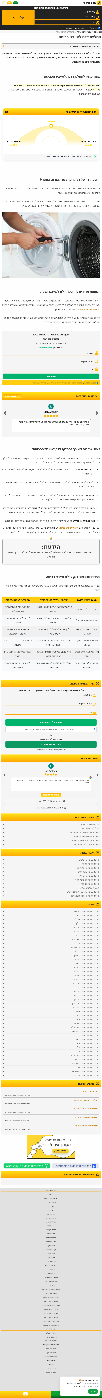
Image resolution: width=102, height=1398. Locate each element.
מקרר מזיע (51, 1269)
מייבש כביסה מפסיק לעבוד (87, 879)
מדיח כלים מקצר (51, 1353)
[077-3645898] (15, 2)
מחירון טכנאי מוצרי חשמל (51, 1198)
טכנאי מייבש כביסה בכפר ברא (86, 1007)
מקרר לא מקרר (51, 1238)
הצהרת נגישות (51, 1222)
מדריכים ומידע (51, 1202)
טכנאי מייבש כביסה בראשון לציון (85, 927)
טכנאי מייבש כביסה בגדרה (87, 935)
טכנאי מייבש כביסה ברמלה (87, 951)
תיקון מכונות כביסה (51, 1281)
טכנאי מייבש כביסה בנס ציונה (86, 983)
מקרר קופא (51, 1273)
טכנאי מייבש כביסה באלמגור (86, 1075)
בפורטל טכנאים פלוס (87, 309)
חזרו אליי (51, 376)
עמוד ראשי (51, 1194)
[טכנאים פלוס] (92, 3)
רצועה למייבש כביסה (89, 824)
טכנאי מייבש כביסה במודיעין (86, 999)
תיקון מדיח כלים (51, 1333)
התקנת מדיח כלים (51, 1357)
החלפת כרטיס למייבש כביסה (86, 836)
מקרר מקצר (51, 1253)
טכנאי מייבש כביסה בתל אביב (86, 911)
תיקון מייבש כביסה (51, 1285)
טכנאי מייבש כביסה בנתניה (87, 959)
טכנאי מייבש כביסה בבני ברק (86, 995)
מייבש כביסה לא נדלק (89, 875)
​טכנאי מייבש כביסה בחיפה (87, 915)
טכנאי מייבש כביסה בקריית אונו (85, 1063)
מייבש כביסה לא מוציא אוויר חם (85, 895)
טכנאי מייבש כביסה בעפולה (87, 1019)
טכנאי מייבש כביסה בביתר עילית (84, 1027)
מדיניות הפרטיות (56, 383)
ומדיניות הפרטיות (71, 28)
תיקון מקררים (51, 1234)
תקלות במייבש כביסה (89, 887)
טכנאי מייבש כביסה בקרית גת (86, 1015)
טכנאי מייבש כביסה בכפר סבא (85, 931)
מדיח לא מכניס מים (51, 1341)
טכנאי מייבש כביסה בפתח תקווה (85, 947)
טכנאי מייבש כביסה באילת (87, 1047)
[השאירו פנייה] (9, 2)
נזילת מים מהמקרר (51, 1265)
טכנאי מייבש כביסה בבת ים (87, 1059)
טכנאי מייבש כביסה (69, 527)
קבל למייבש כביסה (90, 828)
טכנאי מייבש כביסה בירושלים (86, 919)
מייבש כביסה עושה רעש (88, 871)
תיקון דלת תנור (51, 1368)
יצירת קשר (51, 1210)
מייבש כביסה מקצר (90, 863)
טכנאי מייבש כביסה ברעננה (87, 963)
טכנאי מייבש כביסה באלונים (87, 1051)
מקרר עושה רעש (51, 1250)
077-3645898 (45, 347)
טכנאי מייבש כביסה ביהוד (88, 1043)
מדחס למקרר (51, 1246)
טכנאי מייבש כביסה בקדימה (86, 1023)
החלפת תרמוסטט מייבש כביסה (85, 840)
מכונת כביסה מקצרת (51, 1313)
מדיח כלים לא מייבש (51, 1337)
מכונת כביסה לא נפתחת (51, 1297)
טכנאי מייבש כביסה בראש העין (85, 1003)
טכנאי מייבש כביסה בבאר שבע (85, 939)
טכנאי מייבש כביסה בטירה (87, 1035)
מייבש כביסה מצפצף (90, 883)
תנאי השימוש (82, 28)
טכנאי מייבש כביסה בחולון (87, 923)
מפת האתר (51, 1226)
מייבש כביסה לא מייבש (89, 859)
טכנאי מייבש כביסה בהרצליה (86, 971)
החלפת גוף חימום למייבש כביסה (84, 832)
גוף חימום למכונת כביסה (51, 1321)
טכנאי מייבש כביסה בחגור (87, 987)
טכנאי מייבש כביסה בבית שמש (85, 1071)
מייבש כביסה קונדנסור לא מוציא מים (83, 891)
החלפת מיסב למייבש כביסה (86, 844)
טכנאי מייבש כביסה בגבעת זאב (85, 1031)
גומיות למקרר (51, 1257)
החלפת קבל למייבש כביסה (51, 1305)
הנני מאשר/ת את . (82, 28)
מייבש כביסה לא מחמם (51, 1309)
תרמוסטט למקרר (51, 1261)
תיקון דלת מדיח (51, 1349)
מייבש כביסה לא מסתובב (88, 867)
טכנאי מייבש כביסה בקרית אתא (85, 1055)
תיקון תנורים (51, 1364)
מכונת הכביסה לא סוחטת (51, 1293)
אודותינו (51, 1206)
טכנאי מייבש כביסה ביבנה (87, 1011)
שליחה (20, 17)
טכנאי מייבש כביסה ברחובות (86, 967)
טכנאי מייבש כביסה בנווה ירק (86, 991)
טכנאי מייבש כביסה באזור (87, 1067)
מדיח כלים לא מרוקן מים (51, 1345)
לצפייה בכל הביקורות (12, 396)
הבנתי (92, 1391)
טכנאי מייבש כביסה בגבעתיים (86, 979)
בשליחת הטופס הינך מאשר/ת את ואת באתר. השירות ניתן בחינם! (50, 729)
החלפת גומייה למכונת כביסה (51, 1289)
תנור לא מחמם (51, 1372)
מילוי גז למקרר (51, 1242)
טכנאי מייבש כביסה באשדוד (87, 943)
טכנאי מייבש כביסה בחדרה (87, 975)
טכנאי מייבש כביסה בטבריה (87, 1039)
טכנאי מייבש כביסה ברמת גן (86, 955)
